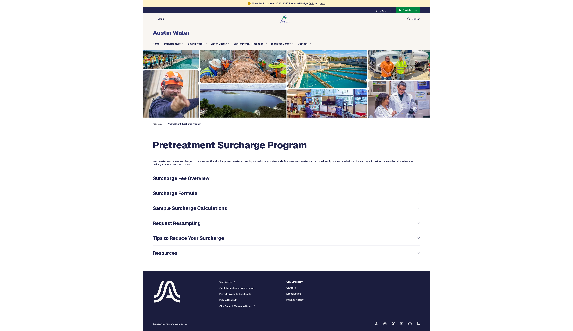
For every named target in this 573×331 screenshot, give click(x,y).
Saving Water (196, 44)
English (407, 10)
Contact (302, 44)
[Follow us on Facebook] (376, 324)
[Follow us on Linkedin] (401, 324)
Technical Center (281, 44)
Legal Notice (293, 294)
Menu (161, 19)
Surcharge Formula (175, 193)
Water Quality (219, 44)
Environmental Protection (248, 44)
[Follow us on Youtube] (410, 324)
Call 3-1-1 (385, 11)
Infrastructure (172, 44)
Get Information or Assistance (236, 288)
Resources (165, 253)
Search (416, 19)
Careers (291, 288)
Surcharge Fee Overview (181, 178)
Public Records (228, 300)
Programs (157, 124)
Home (156, 44)
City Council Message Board (235, 306)
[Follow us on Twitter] (393, 324)
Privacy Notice (295, 300)
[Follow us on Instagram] (385, 324)
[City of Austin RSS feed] (418, 324)
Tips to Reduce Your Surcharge (188, 238)
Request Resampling (177, 223)
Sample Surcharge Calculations (190, 208)
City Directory (294, 282)
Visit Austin (225, 282)
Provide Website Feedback (235, 294)
